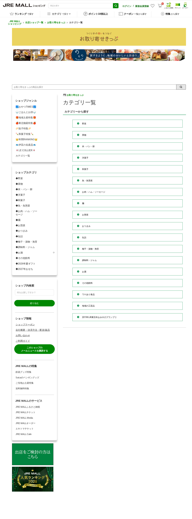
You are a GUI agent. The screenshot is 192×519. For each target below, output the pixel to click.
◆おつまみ (22, 231)
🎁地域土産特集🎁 (26, 117)
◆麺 (18, 220)
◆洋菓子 (20, 195)
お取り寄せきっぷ (56, 22)
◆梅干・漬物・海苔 (26, 241)
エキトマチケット (25, 428)
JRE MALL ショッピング (14, 22)
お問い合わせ (23, 335)
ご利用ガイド (23, 341)
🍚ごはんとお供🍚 (26, 112)
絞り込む (34, 303)
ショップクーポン (25, 324)
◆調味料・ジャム (25, 247)
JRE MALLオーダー (25, 423)
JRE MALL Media (24, 418)
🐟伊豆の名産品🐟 (26, 145)
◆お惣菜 (20, 225)
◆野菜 (19, 178)
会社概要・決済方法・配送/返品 (33, 330)
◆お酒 (19, 252)
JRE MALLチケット (25, 412)
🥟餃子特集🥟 (23, 128)
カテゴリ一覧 (23, 155)
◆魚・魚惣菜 (23, 205)
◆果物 (19, 184)
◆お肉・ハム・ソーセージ (26, 213)
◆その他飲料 (23, 258)
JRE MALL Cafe (24, 434)
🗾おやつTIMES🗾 (26, 106)
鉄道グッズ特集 (23, 372)
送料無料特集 (22, 388)
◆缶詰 (19, 236)
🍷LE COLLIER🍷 (26, 150)
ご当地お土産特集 (25, 383)
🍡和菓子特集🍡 (25, 134)
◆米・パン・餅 (24, 189)
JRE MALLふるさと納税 (28, 407)
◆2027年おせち (24, 269)
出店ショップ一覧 (34, 22)
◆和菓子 (20, 200)
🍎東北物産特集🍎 (26, 123)
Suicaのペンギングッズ (27, 377)
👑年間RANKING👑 (27, 139)
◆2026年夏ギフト (25, 263)
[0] (160, 6)
